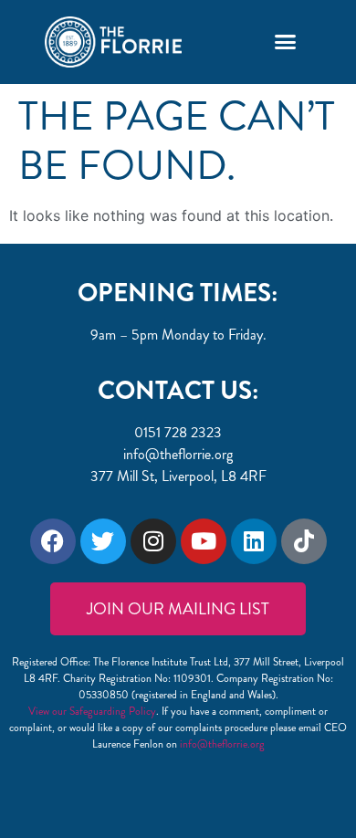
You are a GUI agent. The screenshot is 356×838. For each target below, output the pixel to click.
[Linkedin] (254, 541)
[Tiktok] (304, 541)
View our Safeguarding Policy (92, 711)
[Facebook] (53, 541)
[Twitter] (103, 541)
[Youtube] (203, 541)
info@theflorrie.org (222, 744)
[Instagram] (153, 541)
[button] (284, 42)
